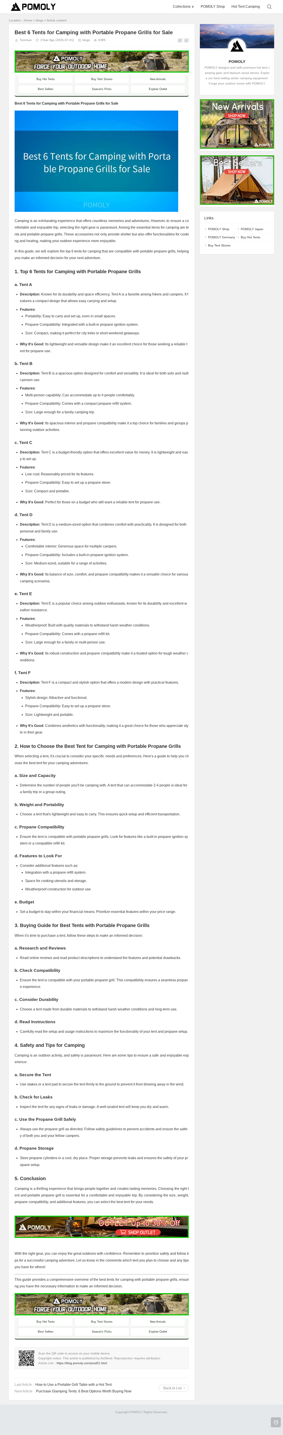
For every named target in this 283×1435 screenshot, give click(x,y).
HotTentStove (238, 1417)
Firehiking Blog (55, 1417)
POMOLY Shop (213, 6)
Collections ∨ (183, 6)
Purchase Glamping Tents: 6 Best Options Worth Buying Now (84, 1391)
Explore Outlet (158, 89)
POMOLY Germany (221, 237)
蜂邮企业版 (127, 1428)
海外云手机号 (171, 1422)
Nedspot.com (136, 1417)
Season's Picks (102, 89)
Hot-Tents (118, 1417)
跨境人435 (158, 1428)
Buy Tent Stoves (102, 79)
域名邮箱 (203, 1422)
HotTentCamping (98, 1417)
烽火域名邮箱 (220, 1422)
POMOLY (237, 61)
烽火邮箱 (44, 1422)
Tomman (26, 40)
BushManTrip (196, 1417)
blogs (39, 20)
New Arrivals (158, 79)
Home (28, 20)
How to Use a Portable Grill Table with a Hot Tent (73, 1384)
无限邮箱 (127, 1422)
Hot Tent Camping (245, 6)
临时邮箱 (113, 1422)
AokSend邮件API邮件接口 (70, 1422)
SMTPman (97, 1422)
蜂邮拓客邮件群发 (105, 1428)
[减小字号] (186, 40)
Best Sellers (46, 89)
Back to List (172, 1388)
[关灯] (276, 1422)
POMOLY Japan (252, 229)
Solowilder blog (174, 1417)
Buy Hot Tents (45, 79)
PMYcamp (154, 1417)
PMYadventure (217, 1417)
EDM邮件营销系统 (147, 1422)
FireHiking (19, 1417)
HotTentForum (260, 1417)
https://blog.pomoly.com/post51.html (82, 1363)
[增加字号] (180, 40)
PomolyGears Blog (23, 1422)
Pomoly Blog (76, 1417)
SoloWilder (35, 1417)
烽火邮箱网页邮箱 (243, 1422)
